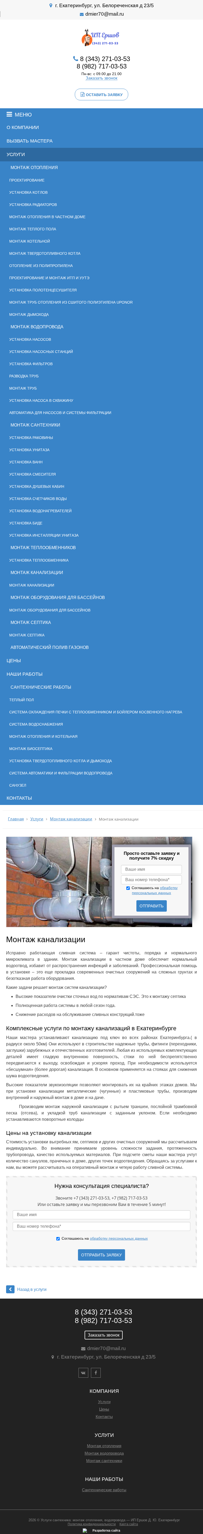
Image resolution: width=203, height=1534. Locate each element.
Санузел (17, 785)
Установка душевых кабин (36, 486)
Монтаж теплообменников (43, 547)
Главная (16, 819)
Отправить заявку (101, 1255)
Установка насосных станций (41, 352)
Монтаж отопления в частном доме (47, 217)
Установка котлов (28, 192)
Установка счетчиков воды (38, 499)
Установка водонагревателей (40, 511)
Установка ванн (26, 462)
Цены (14, 660)
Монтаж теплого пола (32, 229)
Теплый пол (21, 700)
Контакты (19, 798)
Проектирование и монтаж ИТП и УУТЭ (49, 278)
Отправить (152, 906)
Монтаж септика (31, 622)
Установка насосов (30, 339)
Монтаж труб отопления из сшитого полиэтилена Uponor (71, 302)
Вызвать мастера (30, 141)
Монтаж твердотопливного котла (44, 253)
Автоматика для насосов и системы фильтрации (60, 413)
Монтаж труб (23, 388)
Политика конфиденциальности (92, 1524)
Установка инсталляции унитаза (44, 535)
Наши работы (25, 674)
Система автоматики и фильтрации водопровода (60, 773)
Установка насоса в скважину (41, 400)
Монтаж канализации (37, 572)
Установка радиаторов (33, 204)
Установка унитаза (29, 450)
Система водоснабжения (36, 724)
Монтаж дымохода (29, 314)
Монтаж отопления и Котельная (43, 736)
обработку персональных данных (119, 1238)
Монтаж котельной (29, 241)
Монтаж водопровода (37, 327)
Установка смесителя (32, 474)
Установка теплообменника (38, 560)
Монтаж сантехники (35, 425)
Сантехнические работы (41, 687)
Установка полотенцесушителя (43, 290)
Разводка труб (24, 376)
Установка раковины (31, 438)
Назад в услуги (32, 1289)
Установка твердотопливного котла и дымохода (60, 761)
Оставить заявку (104, 95)
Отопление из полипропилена (41, 266)
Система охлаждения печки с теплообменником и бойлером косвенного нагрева (95, 712)
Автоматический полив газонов (50, 647)
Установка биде (25, 523)
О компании (23, 127)
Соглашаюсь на (105, 1238)
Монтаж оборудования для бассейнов (58, 597)
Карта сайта (128, 1524)
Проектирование (26, 180)
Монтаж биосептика (30, 749)
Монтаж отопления (34, 167)
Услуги (16, 154)
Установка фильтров (31, 364)
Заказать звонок (101, 78)
